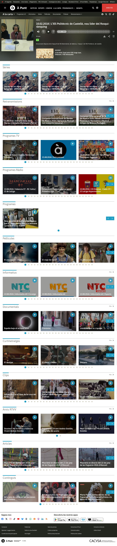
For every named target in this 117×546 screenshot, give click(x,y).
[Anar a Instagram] (11, 519)
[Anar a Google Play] (60, 520)
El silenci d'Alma (49, 362)
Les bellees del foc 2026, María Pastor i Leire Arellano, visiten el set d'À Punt (58, 394)
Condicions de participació (9, 533)
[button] (25, 94)
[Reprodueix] (48, 31)
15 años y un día (87, 260)
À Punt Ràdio (84, 2)
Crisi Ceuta (24, 2)
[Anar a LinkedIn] (42, 519)
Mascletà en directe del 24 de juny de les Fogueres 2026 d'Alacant (19, 464)
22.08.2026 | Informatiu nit (53, 294)
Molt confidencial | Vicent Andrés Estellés (94, 429)
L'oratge (64, 2)
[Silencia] (38, 31)
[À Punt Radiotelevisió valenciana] (11, 541)
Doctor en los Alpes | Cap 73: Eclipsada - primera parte (16, 87)
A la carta (57, 8)
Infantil (79, 8)
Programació (67, 8)
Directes (109, 8)
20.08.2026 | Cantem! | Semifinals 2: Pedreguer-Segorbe (95, 156)
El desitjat (8, 362)
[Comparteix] (109, 36)
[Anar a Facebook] (2, 519)
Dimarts (83, 362)
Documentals (57, 14)
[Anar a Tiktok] (15, 519)
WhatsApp (113, 2)
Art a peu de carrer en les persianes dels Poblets (19, 498)
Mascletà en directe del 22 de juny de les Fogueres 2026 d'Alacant (95, 464)
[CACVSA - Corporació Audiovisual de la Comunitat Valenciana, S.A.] (102, 541)
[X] (106, 14)
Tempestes (16, 2)
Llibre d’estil (97, 530)
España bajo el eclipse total (16, 328)
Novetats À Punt (73, 2)
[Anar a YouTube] (18, 519)
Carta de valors (75, 530)
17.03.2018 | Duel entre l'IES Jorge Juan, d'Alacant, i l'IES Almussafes (68, 53)
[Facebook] (102, 14)
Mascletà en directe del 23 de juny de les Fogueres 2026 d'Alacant (57, 464)
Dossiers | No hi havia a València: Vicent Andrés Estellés (18, 429)
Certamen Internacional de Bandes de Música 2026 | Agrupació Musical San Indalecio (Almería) (58, 120)
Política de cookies (76, 533)
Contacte (4, 527)
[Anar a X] (6, 519)
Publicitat (27, 527)
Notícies (33, 8)
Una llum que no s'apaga (91, 328)
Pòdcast (65, 14)
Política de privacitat (54, 533)
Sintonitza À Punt (76, 527)
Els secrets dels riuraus (90, 397)
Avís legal (27, 533)
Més (110, 101)
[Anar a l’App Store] (73, 520)
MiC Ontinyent (42, 2)
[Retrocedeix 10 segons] (43, 31)
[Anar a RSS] (46, 519)
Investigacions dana (55, 2)
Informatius (32, 14)
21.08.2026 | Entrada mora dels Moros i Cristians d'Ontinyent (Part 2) (20, 122)
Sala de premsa (52, 527)
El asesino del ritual (13, 260)
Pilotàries (46, 328)
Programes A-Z (21, 14)
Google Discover (103, 2)
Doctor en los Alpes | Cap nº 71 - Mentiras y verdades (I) (94, 87)
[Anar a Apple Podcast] (38, 519)
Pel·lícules (47, 14)
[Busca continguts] (93, 8)
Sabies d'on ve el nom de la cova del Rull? (20, 395)
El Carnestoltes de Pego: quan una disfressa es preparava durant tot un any (58, 497)
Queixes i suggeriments (8, 530)
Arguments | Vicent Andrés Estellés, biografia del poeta (57, 429)
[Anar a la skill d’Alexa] (83, 520)
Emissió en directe (99, 527)
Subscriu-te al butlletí (31, 530)
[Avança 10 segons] (53, 31)
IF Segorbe (8, 2)
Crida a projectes (52, 530)
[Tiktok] (113, 14)
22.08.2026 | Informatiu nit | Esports (95, 294)
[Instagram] (110, 14)
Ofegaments (33, 2)
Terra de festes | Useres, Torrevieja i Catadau (19, 156)
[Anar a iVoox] (35, 519)
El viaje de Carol (49, 260)
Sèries (40, 14)
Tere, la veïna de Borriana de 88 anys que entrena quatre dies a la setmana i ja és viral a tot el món (20, 223)
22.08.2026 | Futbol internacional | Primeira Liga (57, 190)
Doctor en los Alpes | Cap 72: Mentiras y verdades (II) (54, 87)
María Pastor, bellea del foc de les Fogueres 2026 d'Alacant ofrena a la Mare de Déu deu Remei (96, 497)
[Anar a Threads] (27, 519)
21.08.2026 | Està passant (53, 157)
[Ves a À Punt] (18, 7)
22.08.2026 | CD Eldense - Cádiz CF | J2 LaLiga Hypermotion (95, 190)
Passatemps (93, 2)
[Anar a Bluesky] (22, 519)
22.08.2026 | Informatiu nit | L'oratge (20, 294)
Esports (41, 8)
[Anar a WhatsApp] (31, 519)
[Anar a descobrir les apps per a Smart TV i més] (95, 520)
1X (113, 31)
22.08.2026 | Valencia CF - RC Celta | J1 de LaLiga (20, 190)
